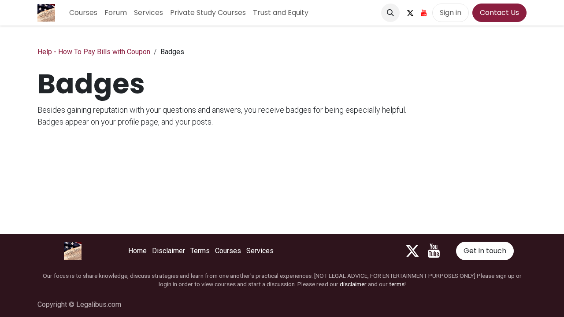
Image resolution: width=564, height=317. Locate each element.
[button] (390, 13)
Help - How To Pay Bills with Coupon (93, 52)
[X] (410, 13)
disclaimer (353, 284)
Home (137, 251)
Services (260, 251)
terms (396, 284)
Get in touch (485, 251)
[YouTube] (424, 12)
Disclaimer (168, 251)
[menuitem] (83, 13)
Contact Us (499, 12)
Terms (200, 251)
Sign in (450, 12)
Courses (228, 251)
